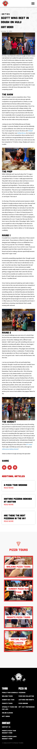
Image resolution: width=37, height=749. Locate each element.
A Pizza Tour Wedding (15, 485)
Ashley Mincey (21, 133)
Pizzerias (22, 692)
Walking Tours (7, 696)
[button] (4, 467)
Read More (9, 488)
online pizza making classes (10, 449)
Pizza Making (23, 703)
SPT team (29, 444)
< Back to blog (5, 14)
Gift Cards (6, 716)
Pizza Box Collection (26, 696)
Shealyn (30, 131)
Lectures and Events (26, 699)
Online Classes (7, 713)
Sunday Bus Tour (8, 699)
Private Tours (7, 703)
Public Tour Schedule (10, 692)
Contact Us (6, 727)
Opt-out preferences (27, 707)
